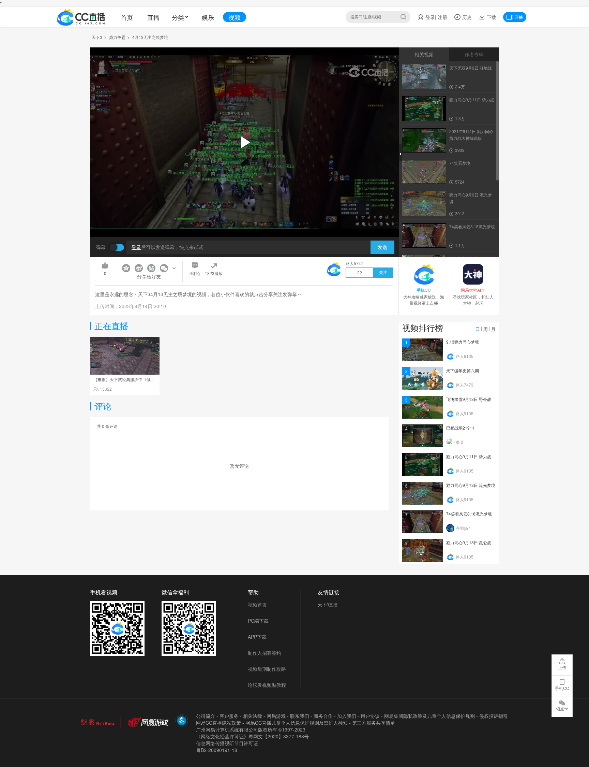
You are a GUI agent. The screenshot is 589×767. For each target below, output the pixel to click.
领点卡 (562, 708)
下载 (490, 17)
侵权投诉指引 (493, 715)
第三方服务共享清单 (373, 722)
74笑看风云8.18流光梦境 (469, 514)
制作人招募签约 (264, 652)
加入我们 (346, 715)
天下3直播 (328, 604)
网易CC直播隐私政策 (218, 722)
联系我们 (299, 715)
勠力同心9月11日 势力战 (468, 456)
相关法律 (252, 715)
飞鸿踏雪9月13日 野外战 (468, 399)
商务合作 (323, 715)
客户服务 (229, 715)
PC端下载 (258, 620)
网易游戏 (276, 715)
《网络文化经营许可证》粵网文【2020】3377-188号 (252, 736)
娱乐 (208, 17)
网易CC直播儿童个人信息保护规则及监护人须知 (296, 722)
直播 (153, 17)
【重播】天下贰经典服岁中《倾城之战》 (130, 379)
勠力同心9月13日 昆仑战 (468, 542)
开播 (519, 17)
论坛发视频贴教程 (267, 684)
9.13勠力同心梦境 (462, 342)
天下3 (97, 37)
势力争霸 (117, 37)
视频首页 (257, 604)
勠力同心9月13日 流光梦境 (470, 485)
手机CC (562, 688)
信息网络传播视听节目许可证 (227, 743)
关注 (383, 272)
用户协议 (370, 715)
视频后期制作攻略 (267, 668)
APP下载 (257, 636)
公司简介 (205, 715)
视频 (234, 17)
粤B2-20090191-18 (216, 750)
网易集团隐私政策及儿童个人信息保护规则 (429, 715)
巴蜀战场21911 (460, 428)
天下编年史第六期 (462, 370)
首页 (127, 17)
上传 (562, 667)
